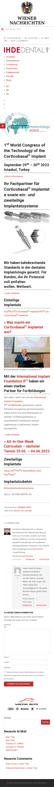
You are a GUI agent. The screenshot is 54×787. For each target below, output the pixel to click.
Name (7, 657)
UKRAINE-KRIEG (24, 507)
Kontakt (10, 76)
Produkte (10, 56)
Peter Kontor (11, 764)
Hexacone (9, 470)
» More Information (13, 176)
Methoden (16, 405)
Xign (12, 474)
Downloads (11, 68)
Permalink (30, 559)
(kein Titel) (10, 737)
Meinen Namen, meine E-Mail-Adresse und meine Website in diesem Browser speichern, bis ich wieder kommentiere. (24, 675)
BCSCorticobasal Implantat (24, 311)
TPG (18, 470)
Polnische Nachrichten (15, 768)
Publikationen (12, 72)
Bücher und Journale (23, 510)
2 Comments (22, 41)
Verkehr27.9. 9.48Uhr (14, 743)
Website (7, 668)
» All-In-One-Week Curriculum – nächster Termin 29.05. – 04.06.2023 (27, 446)
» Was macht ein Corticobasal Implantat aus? (23, 327)
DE (7, 86)
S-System (25, 470)
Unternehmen (12, 60)
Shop (8, 80)
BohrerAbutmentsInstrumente (18, 488)
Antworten (44, 559)
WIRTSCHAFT (12, 750)
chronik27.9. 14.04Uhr (15, 747)
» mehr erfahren (12, 293)
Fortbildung (11, 64)
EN (7, 90)
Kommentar (7, 626)
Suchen (7, 718)
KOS (7, 311)
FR (7, 94)
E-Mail (7, 662)
